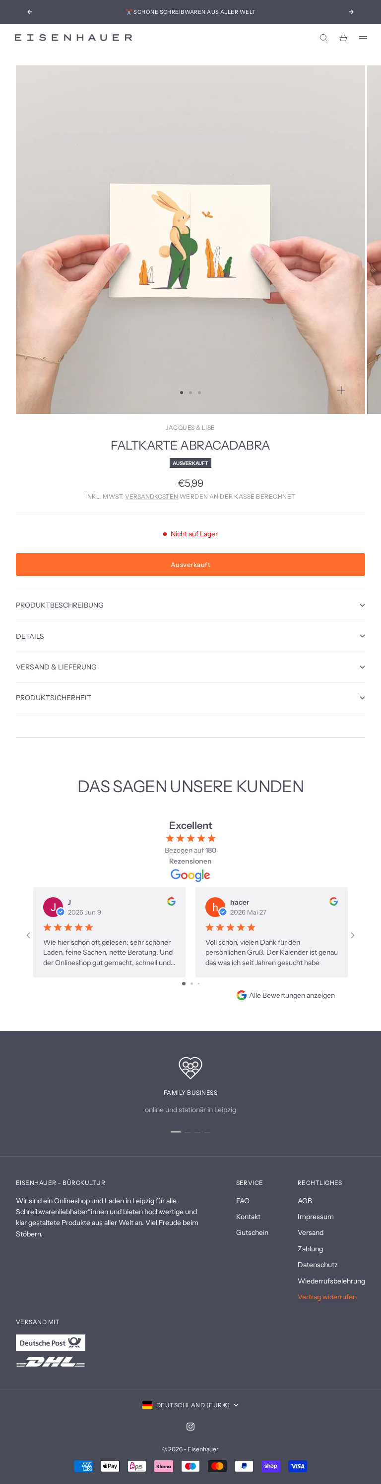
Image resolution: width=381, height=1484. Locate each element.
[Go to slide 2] (191, 983)
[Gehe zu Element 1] (176, 1131)
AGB (305, 1200)
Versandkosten (151, 496)
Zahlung (310, 1248)
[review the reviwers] (171, 901)
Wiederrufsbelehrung (331, 1281)
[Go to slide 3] (198, 983)
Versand (310, 1232)
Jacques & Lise (190, 427)
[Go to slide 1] (184, 983)
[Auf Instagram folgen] (190, 1427)
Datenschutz (318, 1264)
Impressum (316, 1216)
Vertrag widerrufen (327, 1296)
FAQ (243, 1200)
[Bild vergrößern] (341, 390)
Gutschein (252, 1232)
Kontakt (248, 1216)
